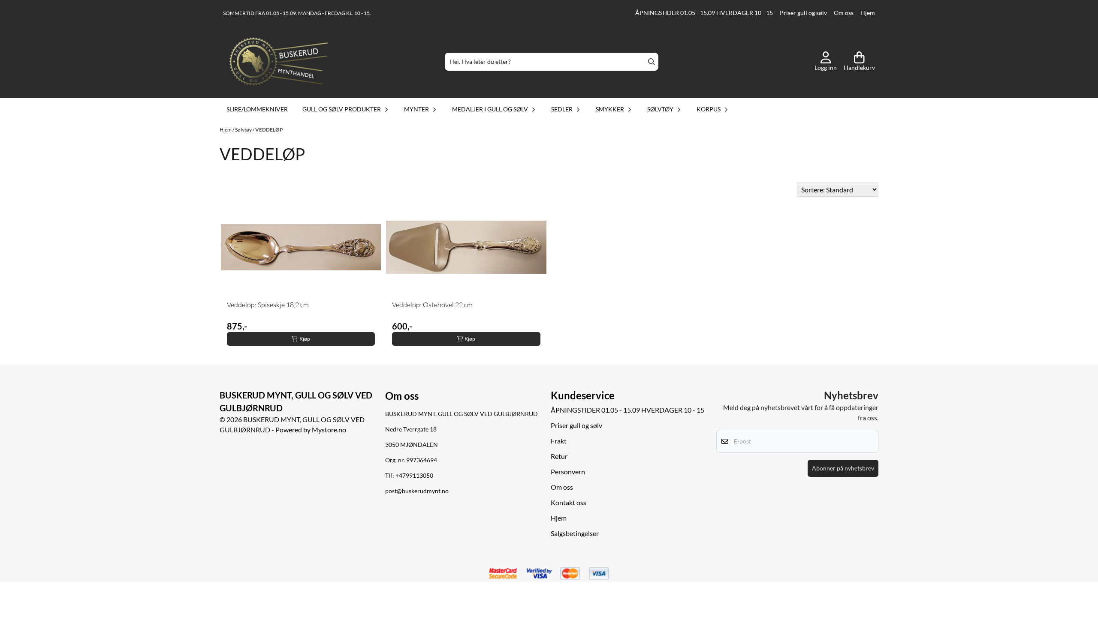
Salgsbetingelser (575, 533)
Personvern (568, 471)
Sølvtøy (244, 129)
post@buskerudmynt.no (417, 491)
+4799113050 (414, 475)
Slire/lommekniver (257, 109)
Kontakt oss (568, 502)
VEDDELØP (269, 129)
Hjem (867, 12)
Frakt (559, 441)
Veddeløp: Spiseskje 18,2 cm (268, 304)
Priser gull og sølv (803, 12)
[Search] (651, 62)
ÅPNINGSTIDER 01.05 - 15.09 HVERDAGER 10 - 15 (704, 12)
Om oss (844, 12)
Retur (559, 456)
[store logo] (279, 61)
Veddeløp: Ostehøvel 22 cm (432, 304)
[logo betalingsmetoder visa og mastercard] (549, 573)
